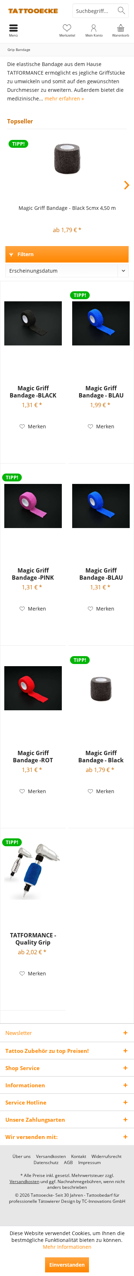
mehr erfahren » (64, 98)
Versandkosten (51, 1156)
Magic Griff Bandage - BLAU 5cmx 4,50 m (101, 392)
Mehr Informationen (67, 1246)
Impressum (89, 1163)
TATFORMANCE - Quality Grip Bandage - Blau (33, 939)
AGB (68, 1163)
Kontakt (78, 1156)
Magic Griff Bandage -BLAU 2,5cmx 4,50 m (101, 574)
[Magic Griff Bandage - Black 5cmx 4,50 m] (67, 158)
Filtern (25, 254)
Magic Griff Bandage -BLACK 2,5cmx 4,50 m (33, 392)
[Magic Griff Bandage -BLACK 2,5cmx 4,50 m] (33, 323)
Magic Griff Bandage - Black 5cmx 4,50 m (67, 207)
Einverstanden (67, 1264)
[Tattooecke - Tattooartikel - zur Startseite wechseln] (33, 11)
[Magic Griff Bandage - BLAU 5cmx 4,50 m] (101, 323)
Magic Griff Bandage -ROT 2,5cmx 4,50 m (33, 756)
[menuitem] (120, 30)
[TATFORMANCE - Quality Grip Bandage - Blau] (33, 870)
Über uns (22, 1156)
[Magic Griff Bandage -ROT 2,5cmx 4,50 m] (33, 688)
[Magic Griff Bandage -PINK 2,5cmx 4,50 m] (33, 506)
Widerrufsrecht (106, 1156)
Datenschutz (46, 1163)
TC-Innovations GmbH (103, 1201)
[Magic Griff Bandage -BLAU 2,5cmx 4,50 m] (101, 506)
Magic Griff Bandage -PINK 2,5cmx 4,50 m (33, 574)
